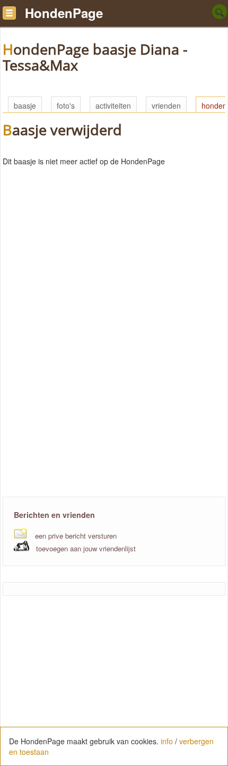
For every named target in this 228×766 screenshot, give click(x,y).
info (167, 741)
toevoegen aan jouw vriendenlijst (86, 548)
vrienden (166, 105)
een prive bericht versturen (76, 536)
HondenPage (64, 13)
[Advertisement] (114, 406)
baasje (25, 105)
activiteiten (113, 105)
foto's (66, 105)
